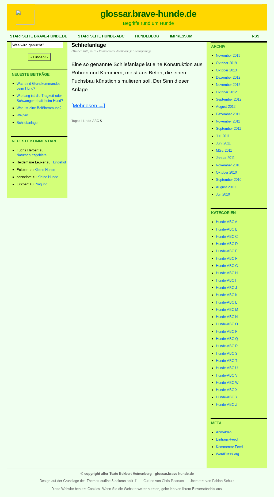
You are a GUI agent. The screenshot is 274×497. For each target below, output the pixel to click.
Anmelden (223, 432)
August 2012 (225, 107)
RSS (255, 36)
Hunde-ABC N (227, 317)
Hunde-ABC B (227, 229)
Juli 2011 (223, 136)
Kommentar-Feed (229, 447)
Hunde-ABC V (227, 375)
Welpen (22, 115)
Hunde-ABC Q (227, 339)
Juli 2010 (223, 194)
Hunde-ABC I (226, 280)
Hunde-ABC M (227, 310)
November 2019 (228, 55)
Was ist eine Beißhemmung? (39, 108)
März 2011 (224, 150)
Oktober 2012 (226, 92)
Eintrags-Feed (227, 439)
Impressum (181, 36)
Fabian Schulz (223, 481)
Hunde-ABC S (91, 121)
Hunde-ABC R (227, 346)
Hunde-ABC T (226, 361)
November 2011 (228, 121)
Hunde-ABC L (226, 302)
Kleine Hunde (45, 170)
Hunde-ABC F (226, 259)
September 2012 (228, 99)
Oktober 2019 (226, 63)
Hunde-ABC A (226, 222)
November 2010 (228, 165)
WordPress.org (227, 454)
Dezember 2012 (228, 77)
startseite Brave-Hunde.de (38, 36)
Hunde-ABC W (227, 383)
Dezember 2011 (228, 114)
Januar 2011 (225, 158)
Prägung (41, 184)
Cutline (148, 481)
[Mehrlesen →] (88, 105)
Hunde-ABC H (227, 273)
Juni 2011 (223, 143)
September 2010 (228, 180)
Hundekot (58, 162)
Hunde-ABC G (227, 266)
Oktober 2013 (226, 70)
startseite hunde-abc (101, 36)
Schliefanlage (27, 123)
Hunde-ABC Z (226, 405)
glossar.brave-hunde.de (148, 14)
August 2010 (225, 187)
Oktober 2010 (226, 172)
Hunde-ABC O (227, 324)
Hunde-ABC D (227, 244)
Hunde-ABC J (226, 288)
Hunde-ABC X (227, 390)
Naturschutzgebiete (32, 155)
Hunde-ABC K (227, 295)
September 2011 (228, 129)
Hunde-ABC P (227, 332)
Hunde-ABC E (227, 251)
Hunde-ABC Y (227, 397)
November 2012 (228, 85)
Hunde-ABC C (227, 237)
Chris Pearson (173, 481)
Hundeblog (147, 36)
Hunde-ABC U (227, 368)
